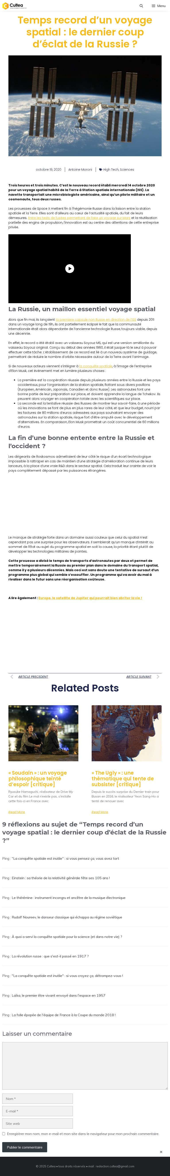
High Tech (111, 169)
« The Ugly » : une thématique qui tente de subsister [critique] (123, 779)
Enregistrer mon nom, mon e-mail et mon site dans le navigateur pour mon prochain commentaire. (83, 1133)
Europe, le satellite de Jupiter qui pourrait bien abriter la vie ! (90, 598)
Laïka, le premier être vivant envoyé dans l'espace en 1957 (58, 995)
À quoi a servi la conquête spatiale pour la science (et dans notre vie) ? (67, 936)
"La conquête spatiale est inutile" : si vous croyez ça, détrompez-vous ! (67, 975)
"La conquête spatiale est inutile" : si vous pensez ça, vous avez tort (65, 858)
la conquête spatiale (95, 366)
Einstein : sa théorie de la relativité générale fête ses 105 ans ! (61, 878)
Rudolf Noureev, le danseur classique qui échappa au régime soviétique (67, 917)
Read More (16, 812)
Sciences (127, 169)
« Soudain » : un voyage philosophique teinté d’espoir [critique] (37, 779)
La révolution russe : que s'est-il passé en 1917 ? (50, 956)
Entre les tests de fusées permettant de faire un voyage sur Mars (79, 218)
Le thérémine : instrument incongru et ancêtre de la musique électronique (69, 897)
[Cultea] (14, 6)
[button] (141, 6)
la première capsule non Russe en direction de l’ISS (96, 319)
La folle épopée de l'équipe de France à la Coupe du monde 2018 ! (64, 1015)
